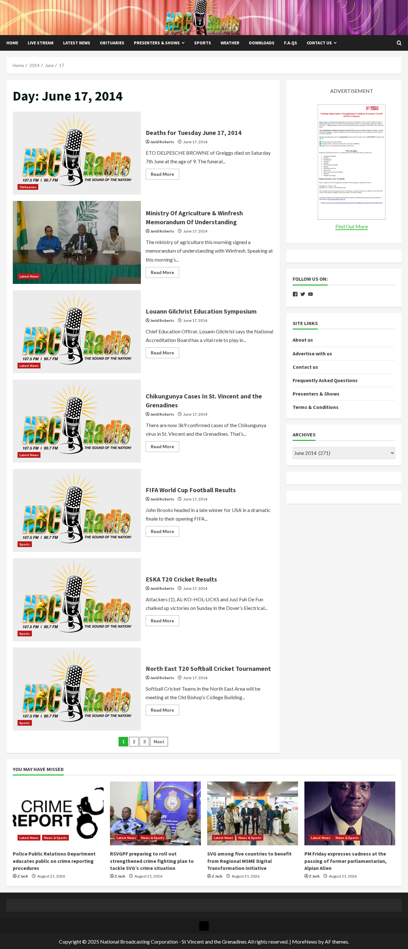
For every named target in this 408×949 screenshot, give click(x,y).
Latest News (76, 43)
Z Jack (22, 876)
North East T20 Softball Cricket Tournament (77, 689)
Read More (165, 175)
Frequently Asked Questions (325, 380)
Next (159, 741)
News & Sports (55, 838)
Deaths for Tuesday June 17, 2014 (77, 153)
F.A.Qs (290, 43)
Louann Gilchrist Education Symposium (77, 331)
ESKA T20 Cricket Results (77, 599)
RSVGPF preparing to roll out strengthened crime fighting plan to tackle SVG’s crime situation (152, 860)
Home (12, 43)
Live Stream (41, 43)
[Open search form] (399, 43)
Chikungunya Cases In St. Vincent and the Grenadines (77, 421)
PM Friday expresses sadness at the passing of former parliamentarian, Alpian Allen (345, 860)
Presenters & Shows (157, 43)
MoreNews (304, 941)
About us (303, 340)
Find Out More (351, 227)
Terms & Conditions (316, 407)
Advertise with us (312, 353)
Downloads (261, 43)
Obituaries (112, 43)
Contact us (319, 43)
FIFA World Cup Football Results (77, 510)
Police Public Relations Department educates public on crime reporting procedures (54, 860)
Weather (230, 43)
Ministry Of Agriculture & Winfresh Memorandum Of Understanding (77, 242)
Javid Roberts (162, 141)
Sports (202, 43)
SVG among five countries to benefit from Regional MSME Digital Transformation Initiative (249, 860)
